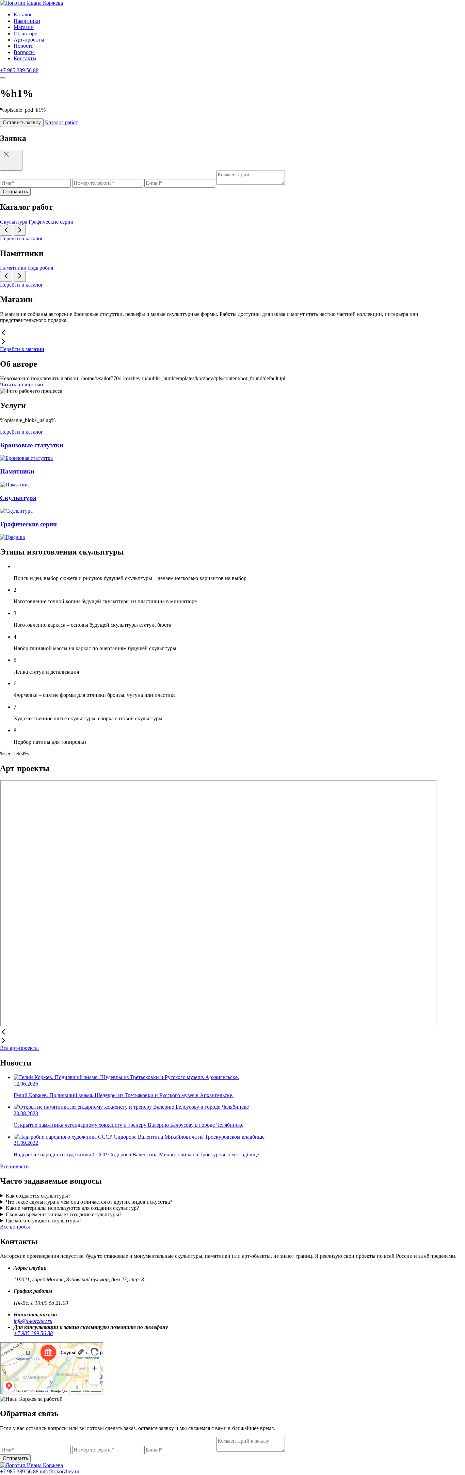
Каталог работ (61, 122)
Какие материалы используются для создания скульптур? (72, 1208)
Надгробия (40, 268)
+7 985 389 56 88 (19, 70)
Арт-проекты (29, 40)
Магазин (24, 27)
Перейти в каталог (21, 238)
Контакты (25, 58)
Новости (24, 46)
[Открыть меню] (2, 78)
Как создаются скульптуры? (38, 1196)
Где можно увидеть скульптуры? (43, 1220)
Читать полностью (21, 384)
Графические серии (51, 222)
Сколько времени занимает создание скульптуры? (64, 1214)
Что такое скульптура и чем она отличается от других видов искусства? (89, 1202)
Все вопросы (15, 1227)
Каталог (23, 14)
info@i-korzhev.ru (33, 1321)
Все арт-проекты (19, 1048)
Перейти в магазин (22, 349)
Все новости (14, 1166)
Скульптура (14, 222)
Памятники (27, 21)
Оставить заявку (22, 122)
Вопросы (24, 52)
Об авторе (25, 33)
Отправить (15, 191)
